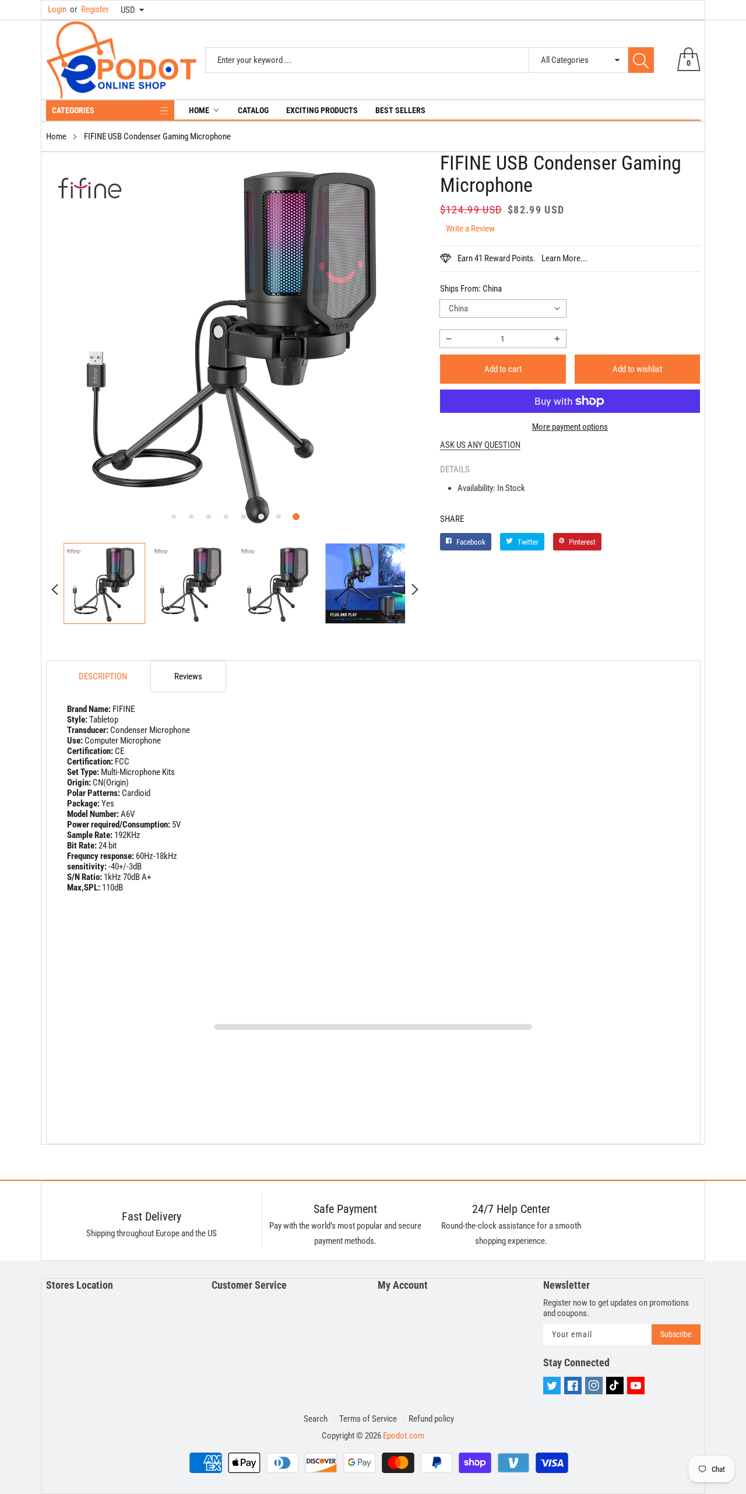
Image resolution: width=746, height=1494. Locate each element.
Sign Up (487, 834)
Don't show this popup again (380, 860)
